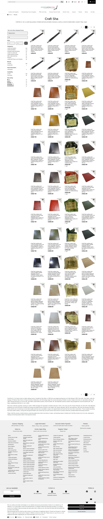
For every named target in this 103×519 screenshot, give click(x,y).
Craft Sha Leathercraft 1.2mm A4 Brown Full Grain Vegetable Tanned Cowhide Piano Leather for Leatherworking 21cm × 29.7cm (88, 76)
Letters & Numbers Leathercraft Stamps (27, 459)
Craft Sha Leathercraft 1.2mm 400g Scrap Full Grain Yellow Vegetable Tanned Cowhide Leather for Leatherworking (71, 104)
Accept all (81, 505)
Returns (33, 425)
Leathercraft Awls (56, 437)
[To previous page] (81, 27)
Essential (12, 517)
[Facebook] (87, 491)
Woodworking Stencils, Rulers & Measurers (73, 448)
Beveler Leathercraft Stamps (27, 447)
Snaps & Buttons (11, 465)
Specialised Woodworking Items (73, 436)
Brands (80, 12)
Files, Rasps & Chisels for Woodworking (58, 472)
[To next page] (91, 27)
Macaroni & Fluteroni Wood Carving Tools (74, 468)
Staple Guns (10, 448)
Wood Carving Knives (72, 470)
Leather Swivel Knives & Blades (58, 444)
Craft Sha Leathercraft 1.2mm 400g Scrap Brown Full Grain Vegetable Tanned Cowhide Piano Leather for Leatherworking (71, 76)
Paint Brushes (11, 444)
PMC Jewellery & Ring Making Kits (58, 454)
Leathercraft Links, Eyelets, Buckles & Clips (13, 471)
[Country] (79, 2)
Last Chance (86, 451)
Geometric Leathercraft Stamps (27, 456)
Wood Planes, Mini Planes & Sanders (73, 453)
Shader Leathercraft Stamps (29, 462)
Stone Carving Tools (12, 450)
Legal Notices (45, 425)
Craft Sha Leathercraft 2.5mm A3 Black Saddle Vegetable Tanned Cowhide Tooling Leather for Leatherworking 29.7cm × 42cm (37, 274)
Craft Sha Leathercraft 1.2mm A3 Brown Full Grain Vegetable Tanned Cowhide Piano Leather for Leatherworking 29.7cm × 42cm (37, 104)
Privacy (37, 425)
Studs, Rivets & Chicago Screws (13, 463)
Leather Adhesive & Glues (43, 467)
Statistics (19, 517)
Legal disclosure (58, 512)
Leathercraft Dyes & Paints (28, 469)
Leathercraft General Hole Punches (43, 448)
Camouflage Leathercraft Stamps (28, 453)
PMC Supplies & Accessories (56, 457)
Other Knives (86, 442)
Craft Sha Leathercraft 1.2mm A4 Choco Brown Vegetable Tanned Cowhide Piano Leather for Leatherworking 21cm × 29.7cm (88, 329)
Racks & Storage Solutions (58, 439)
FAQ (88, 425)
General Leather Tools (42, 449)
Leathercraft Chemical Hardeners (42, 465)
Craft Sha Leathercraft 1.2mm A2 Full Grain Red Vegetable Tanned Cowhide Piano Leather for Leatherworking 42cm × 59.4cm (54, 217)
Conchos (10, 461)
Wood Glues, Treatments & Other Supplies (73, 458)
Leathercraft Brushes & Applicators (43, 463)
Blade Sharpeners (87, 444)
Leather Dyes (26, 471)
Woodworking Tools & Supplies (28, 12)
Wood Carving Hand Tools (73, 460)
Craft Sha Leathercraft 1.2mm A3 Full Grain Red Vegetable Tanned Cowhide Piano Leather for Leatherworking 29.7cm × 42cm (37, 217)
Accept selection (82, 511)
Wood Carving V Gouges (73, 465)
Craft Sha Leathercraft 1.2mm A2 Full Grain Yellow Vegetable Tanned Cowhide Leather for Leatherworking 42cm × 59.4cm (54, 132)
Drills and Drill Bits (57, 467)
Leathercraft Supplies (13, 12)
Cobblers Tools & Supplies (28, 468)
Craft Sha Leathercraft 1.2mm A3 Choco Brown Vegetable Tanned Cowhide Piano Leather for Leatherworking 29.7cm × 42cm (37, 357)
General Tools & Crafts (54, 12)
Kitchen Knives (71, 474)
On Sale (93, 12)
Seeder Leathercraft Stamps (29, 464)
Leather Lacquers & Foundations (42, 455)
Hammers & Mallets (12, 441)
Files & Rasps (11, 439)
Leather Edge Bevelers (43, 460)
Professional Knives (87, 439)
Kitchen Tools (66, 12)
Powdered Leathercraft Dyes (27, 476)
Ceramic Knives (86, 437)
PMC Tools (55, 459)
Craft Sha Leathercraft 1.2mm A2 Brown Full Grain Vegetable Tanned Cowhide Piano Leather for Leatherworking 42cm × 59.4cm (54, 104)
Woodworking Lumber (57, 479)
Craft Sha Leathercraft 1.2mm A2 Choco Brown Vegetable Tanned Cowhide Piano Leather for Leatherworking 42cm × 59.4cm (54, 357)
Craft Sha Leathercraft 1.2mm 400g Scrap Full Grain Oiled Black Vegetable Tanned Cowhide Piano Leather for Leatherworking (71, 132)
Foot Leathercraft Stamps (28, 450)
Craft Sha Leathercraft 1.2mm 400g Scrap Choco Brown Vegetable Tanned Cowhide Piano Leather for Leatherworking (71, 329)
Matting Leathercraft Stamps (29, 460)
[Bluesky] (87, 502)
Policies (83, 425)
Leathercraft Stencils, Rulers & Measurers (42, 442)
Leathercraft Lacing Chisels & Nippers (43, 476)
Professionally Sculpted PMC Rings (58, 462)
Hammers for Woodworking (58, 477)
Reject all (81, 508)
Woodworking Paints (72, 455)
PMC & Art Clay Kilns (57, 450)
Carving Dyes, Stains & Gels (28, 479)
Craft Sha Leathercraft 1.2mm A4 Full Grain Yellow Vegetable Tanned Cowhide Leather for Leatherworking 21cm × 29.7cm (88, 104)
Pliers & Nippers (11, 446)
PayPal (37, 517)
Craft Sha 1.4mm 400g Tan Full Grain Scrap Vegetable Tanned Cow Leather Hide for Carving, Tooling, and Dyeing (71, 301)
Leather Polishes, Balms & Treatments (43, 470)
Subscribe (12, 496)
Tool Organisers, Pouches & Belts (74, 442)
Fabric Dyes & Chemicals (13, 442)
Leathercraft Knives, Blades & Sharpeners (43, 478)
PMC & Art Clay (42, 12)
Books (86, 12)
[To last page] (94, 27)
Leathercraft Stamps (27, 435)
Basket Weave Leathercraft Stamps (28, 444)
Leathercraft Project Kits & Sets (43, 473)
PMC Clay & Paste (57, 452)
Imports (74, 12)
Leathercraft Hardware (12, 459)
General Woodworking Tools (58, 475)
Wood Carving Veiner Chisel (72, 473)
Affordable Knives (72, 476)
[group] (37, 36)
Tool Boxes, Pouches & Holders (12, 452)
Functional (45, 517)
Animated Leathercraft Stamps (27, 438)
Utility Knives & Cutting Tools (12, 455)
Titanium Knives (86, 441)
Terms (41, 425)
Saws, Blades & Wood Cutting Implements (72, 439)
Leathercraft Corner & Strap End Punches (43, 445)
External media (28, 517)
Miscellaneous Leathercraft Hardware (13, 468)
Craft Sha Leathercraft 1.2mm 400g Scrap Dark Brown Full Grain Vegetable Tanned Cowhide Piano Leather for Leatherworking (71, 159)
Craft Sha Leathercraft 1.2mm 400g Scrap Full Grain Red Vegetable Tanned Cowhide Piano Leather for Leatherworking (71, 188)
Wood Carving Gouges (73, 462)
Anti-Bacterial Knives (87, 435)
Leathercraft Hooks (12, 473)
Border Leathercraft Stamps (28, 448)
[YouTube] (91, 499)
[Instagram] (95, 491)
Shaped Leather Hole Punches (57, 442)
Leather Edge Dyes (27, 473)
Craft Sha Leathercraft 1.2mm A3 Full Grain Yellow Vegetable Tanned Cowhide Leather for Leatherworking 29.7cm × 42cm (37, 132)
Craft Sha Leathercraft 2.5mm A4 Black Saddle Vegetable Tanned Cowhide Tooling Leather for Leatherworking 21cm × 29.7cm (88, 246)
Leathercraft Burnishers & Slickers (43, 436)
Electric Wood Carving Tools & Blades (57, 469)
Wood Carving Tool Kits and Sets (74, 445)
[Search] (62, 2)
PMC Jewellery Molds (57, 448)
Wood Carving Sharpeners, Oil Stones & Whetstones (74, 450)
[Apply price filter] (26, 43)
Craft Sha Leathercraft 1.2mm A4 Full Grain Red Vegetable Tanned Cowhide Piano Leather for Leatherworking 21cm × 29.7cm (88, 189)
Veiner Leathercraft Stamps (28, 466)
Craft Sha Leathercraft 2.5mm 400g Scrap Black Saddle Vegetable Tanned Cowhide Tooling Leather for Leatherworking (71, 246)
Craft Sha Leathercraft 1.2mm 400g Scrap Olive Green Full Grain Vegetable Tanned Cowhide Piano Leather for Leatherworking (71, 217)
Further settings (52, 517)
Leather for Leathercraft (58, 435)
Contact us (51, 488)
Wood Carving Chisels (73, 463)
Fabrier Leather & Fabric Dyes (28, 482)
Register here (63, 431)
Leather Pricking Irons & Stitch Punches (43, 452)
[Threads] (95, 502)
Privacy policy (41, 514)
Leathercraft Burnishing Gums (43, 439)
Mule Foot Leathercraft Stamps (27, 441)
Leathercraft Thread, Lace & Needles (44, 458)
